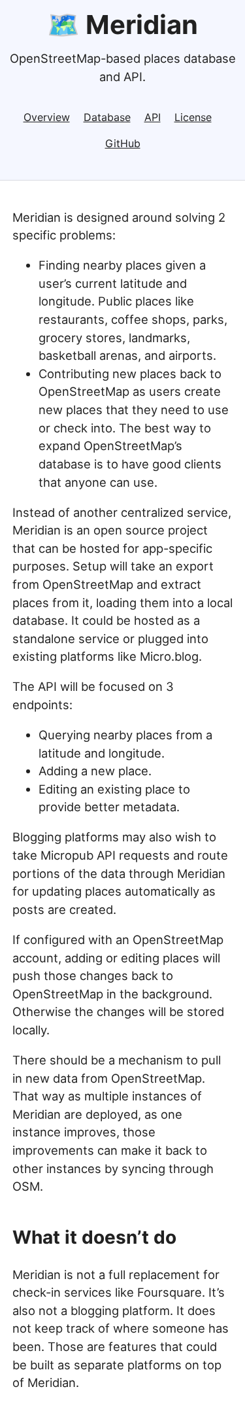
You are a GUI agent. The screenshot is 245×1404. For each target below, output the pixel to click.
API (152, 117)
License (193, 117)
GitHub (122, 143)
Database (107, 117)
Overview (47, 117)
